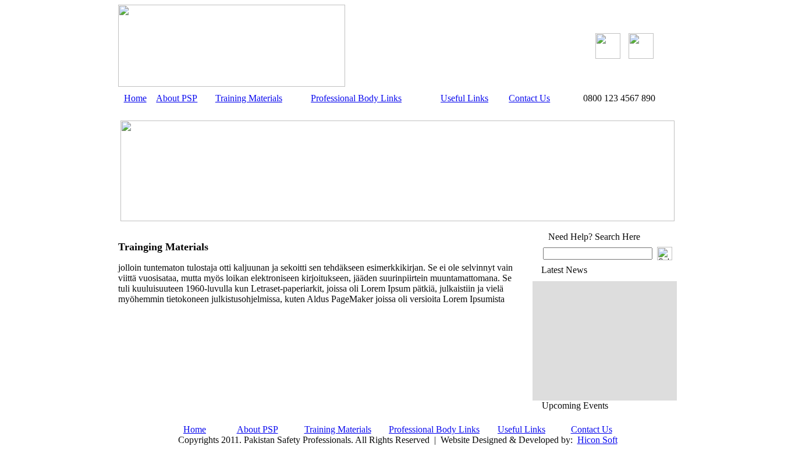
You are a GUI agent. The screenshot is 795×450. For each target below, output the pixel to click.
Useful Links (464, 98)
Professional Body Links (356, 98)
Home (135, 98)
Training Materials (248, 98)
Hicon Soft (597, 440)
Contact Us (529, 98)
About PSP (176, 98)
